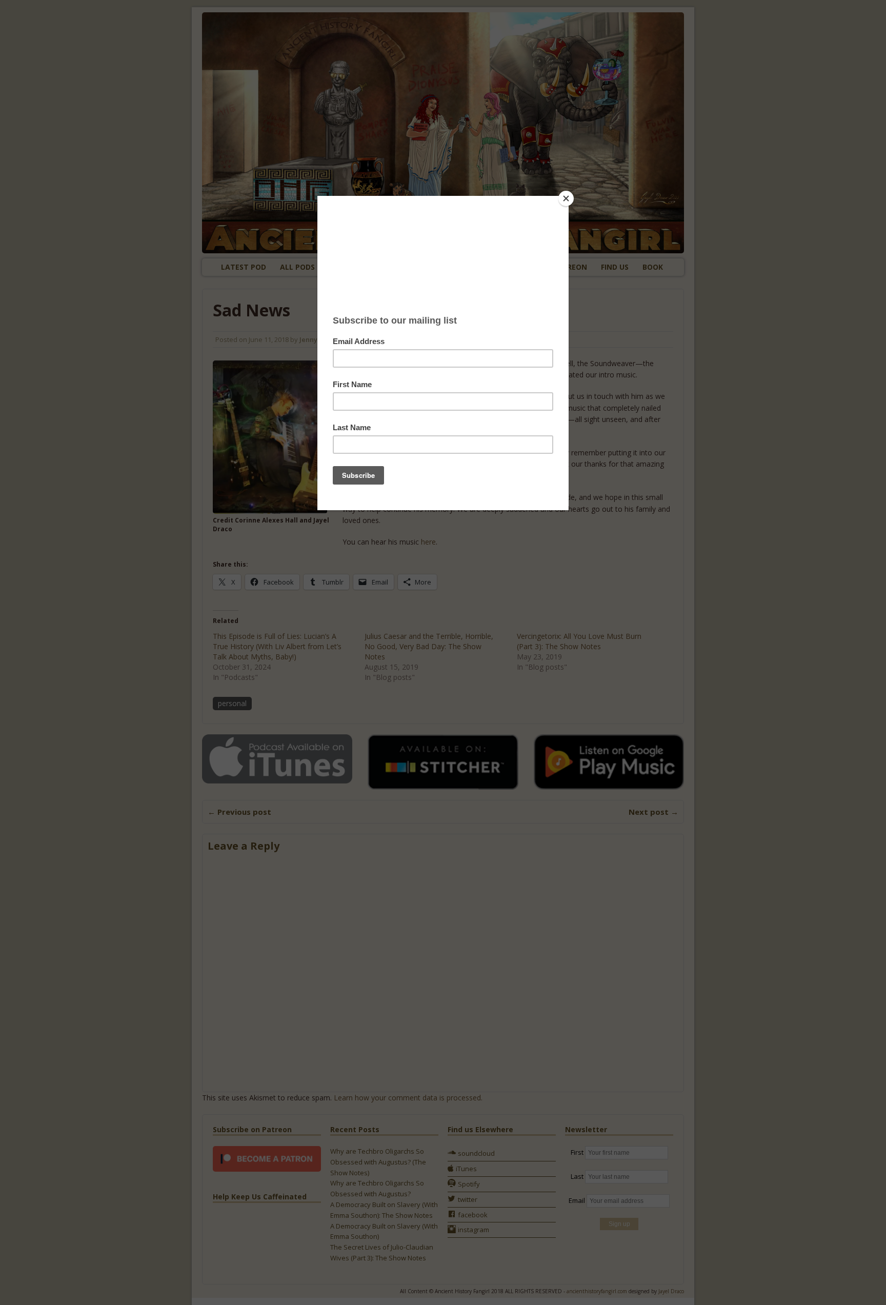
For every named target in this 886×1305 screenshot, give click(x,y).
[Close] (566, 198)
